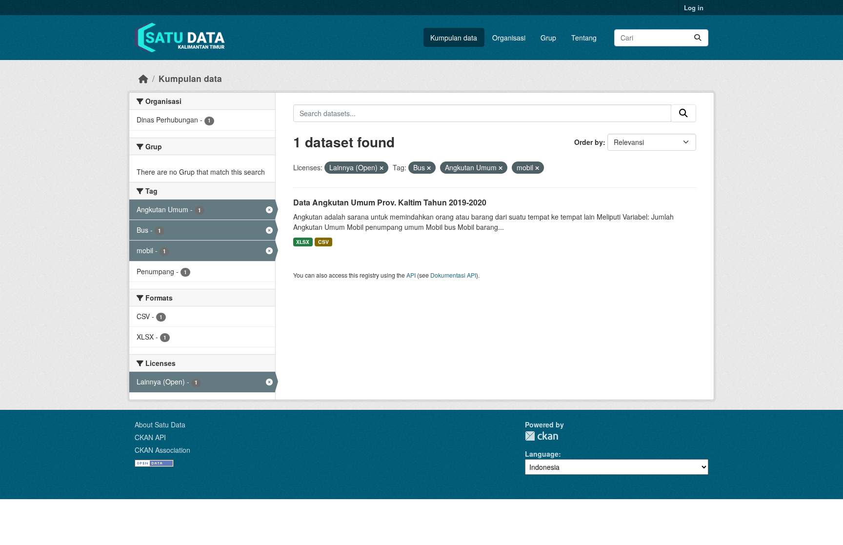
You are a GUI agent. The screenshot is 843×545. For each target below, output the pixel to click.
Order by (588, 142)
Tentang (584, 37)
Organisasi (508, 37)
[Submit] (697, 37)
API (411, 275)
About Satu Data (160, 424)
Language (542, 454)
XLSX (302, 241)
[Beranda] (143, 78)
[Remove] (381, 168)
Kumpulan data (453, 37)
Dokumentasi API (453, 275)
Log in (693, 7)
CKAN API (150, 437)
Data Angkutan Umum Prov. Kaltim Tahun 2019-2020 (389, 202)
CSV (323, 241)
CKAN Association (162, 450)
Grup (548, 37)
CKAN (541, 436)
